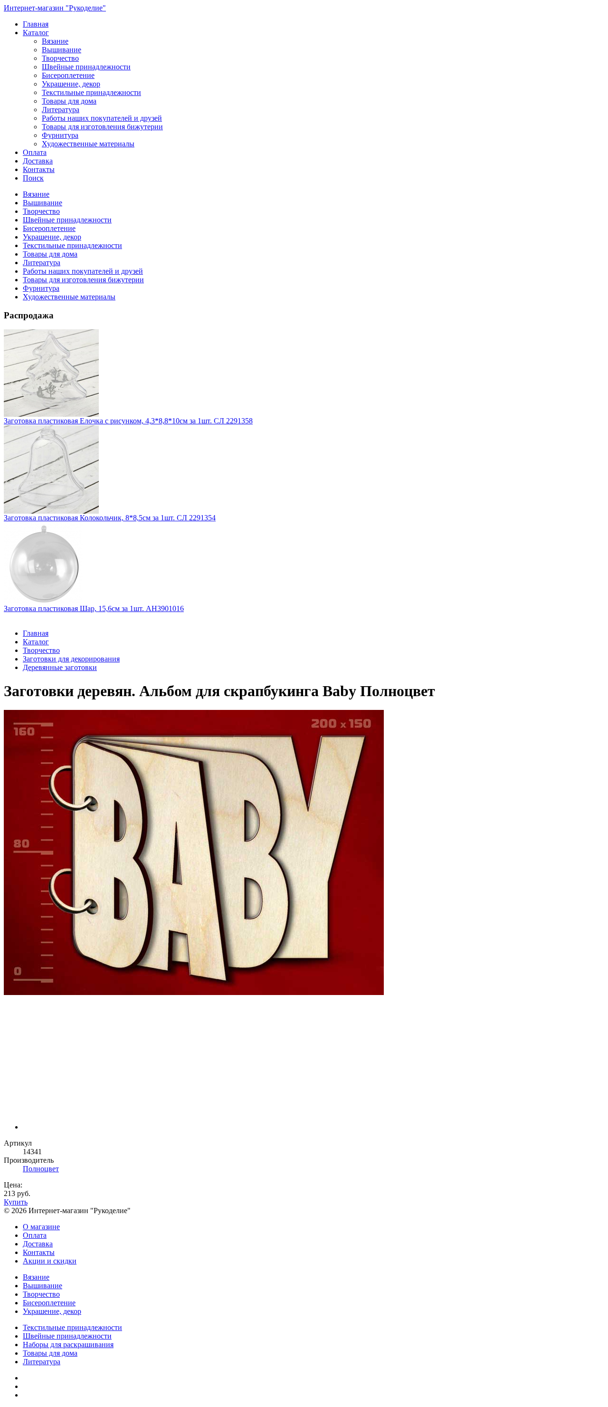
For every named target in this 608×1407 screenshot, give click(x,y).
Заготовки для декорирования (71, 659)
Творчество (60, 58)
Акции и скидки (49, 1261)
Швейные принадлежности (86, 67)
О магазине (41, 1227)
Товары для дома (69, 101)
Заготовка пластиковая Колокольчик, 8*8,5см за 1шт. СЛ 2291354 (110, 518)
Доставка (38, 161)
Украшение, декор (71, 84)
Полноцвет (41, 1169)
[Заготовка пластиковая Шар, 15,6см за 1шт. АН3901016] (304, 563)
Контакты (39, 169)
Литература (60, 109)
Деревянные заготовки (60, 667)
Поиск (33, 178)
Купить (16, 1202)
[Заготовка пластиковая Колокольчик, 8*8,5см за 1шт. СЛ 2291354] (304, 469)
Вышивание (61, 50)
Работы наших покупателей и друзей (102, 118)
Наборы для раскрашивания (68, 1344)
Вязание (55, 41)
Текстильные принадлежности (91, 92)
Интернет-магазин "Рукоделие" (55, 8)
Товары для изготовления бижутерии (102, 127)
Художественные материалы (88, 144)
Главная (35, 24)
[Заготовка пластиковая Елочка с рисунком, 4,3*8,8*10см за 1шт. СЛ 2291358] (304, 373)
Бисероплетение (68, 75)
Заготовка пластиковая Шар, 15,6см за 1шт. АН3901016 (94, 608)
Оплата (35, 152)
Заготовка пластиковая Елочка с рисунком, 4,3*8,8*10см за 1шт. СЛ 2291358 (128, 421)
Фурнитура (60, 135)
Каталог (36, 33)
